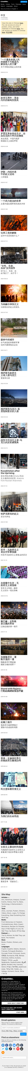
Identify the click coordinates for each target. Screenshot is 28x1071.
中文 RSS (9, 32)
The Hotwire (10, 938)
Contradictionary (7, 924)
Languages (9, 6)
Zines (3, 911)
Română (9, 964)
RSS (8, 897)
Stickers (22, 911)
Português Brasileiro (15, 951)
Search (3, 6)
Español (10, 949)
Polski (10, 953)
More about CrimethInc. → (17, 1003)
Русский (4, 953)
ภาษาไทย (14, 967)
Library (8, 4)
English (4, 949)
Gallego (4, 971)
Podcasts (18, 4)
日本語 (3, 955)
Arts (2, 900)
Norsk (17, 971)
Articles (4, 897)
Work (16, 924)
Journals (9, 911)
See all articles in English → (9, 9)
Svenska (19, 964)
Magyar (4, 960)
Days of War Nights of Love (11, 929)
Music (9, 913)
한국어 (3, 964)
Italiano (16, 949)
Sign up (23, 1034)
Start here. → (21, 1012)
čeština (11, 958)
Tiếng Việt (9, 969)
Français (4, 951)
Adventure (8, 900)
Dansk (3, 967)
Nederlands (5, 962)
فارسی (15, 960)
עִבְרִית (9, 967)
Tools (13, 4)
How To (15, 902)
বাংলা (14, 964)
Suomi (23, 953)
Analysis (16, 900)
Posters (15, 911)
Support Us (24, 1)
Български (10, 955)
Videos (3, 913)
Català (16, 969)
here (21, 23)
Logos (14, 913)
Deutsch (22, 949)
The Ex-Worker (6, 935)
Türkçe (9, 960)
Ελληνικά (16, 953)
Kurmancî (11, 971)
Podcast (4, 933)
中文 (16, 955)
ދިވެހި (20, 969)
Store (24, 4)
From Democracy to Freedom (11, 922)
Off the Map (21, 931)
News (21, 902)
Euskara (18, 958)
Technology (5, 904)
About (16, 6)
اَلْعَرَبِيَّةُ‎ (24, 962)
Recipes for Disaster (17, 926)
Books (3, 4)
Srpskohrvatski (15, 962)
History (9, 902)
